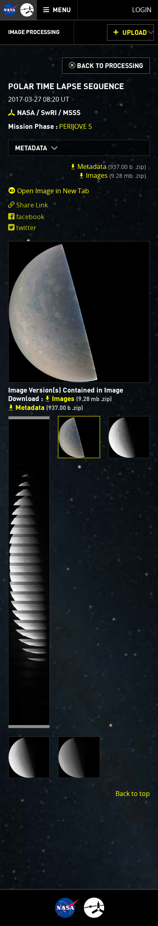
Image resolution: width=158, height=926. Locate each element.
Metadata (31, 148)
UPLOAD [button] (134, 33)
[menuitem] (57, 10)
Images (115, 175)
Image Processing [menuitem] (34, 32)
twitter (26, 227)
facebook (30, 216)
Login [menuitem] (142, 9)
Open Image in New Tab (52, 190)
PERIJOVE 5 (75, 126)
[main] (79, 463)
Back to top (132, 793)
